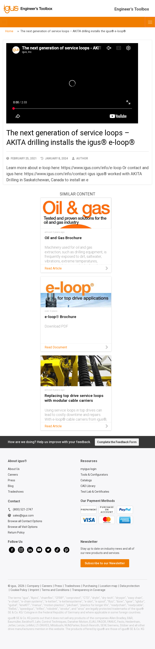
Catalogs (86, 480)
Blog (11, 486)
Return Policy (16, 532)
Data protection (130, 585)
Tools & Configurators (94, 474)
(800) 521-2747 (23, 509)
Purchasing (90, 585)
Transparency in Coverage (88, 590)
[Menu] (150, 22)
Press (11, 480)
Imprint (34, 590)
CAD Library (88, 486)
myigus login (88, 469)
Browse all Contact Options (25, 521)
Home (9, 31)
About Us (14, 469)
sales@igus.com (23, 515)
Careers (13, 474)
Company (33, 585)
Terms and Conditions (55, 590)
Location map (108, 585)
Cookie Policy (18, 590)
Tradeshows (16, 491)
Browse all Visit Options (23, 526)
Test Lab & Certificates (95, 491)
